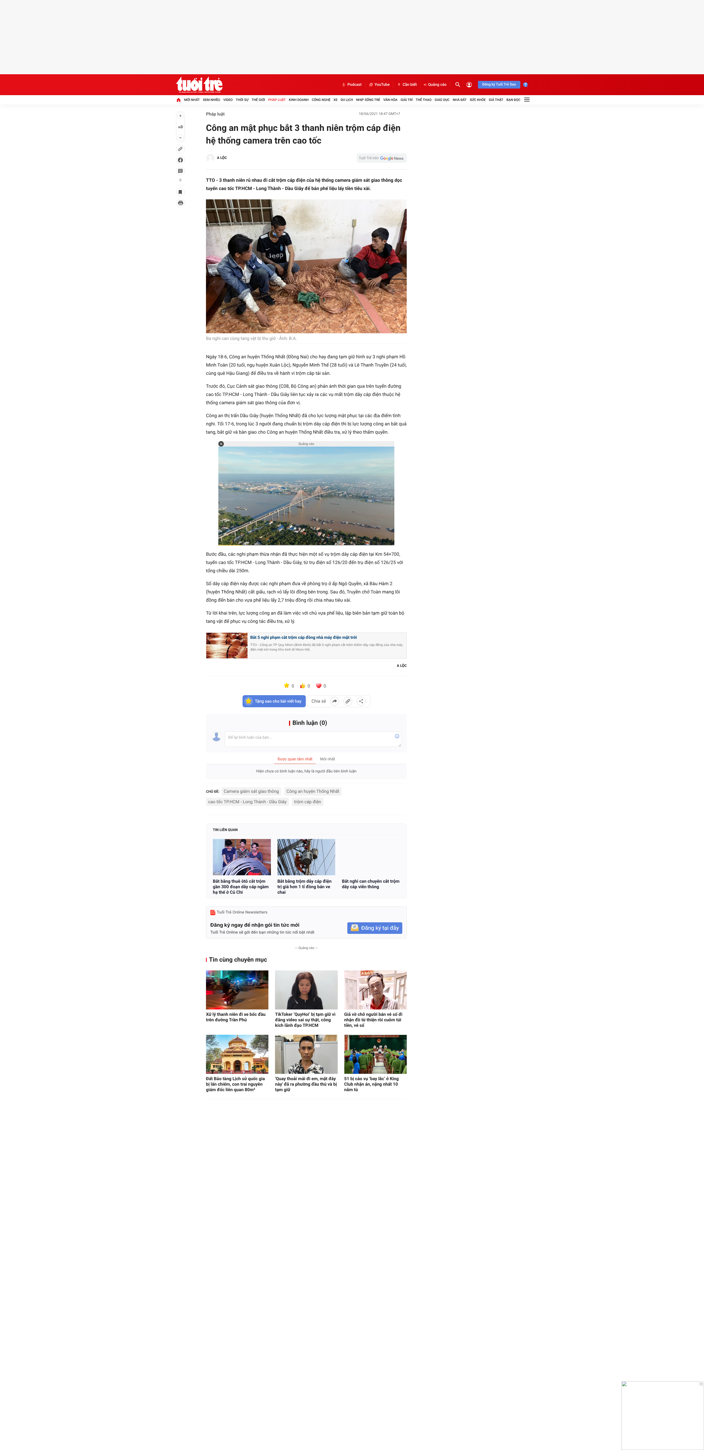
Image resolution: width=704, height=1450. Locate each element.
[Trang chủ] (178, 99)
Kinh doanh (299, 100)
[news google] (382, 158)
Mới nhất (192, 100)
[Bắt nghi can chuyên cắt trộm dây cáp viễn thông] (371, 857)
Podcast (354, 84)
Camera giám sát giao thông (251, 791)
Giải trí (407, 100)
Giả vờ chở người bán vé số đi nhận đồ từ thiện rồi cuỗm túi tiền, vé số (373, 1020)
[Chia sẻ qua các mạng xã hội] (361, 701)
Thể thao (423, 100)
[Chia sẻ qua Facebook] (334, 701)
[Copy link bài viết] (347, 701)
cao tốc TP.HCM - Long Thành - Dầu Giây (247, 801)
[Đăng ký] (374, 928)
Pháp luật (277, 100)
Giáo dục (442, 100)
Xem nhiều (211, 100)
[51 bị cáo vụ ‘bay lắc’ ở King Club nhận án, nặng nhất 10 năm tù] (375, 1054)
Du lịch (347, 100)
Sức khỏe (478, 100)
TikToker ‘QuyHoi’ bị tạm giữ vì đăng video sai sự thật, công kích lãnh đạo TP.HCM (305, 1020)
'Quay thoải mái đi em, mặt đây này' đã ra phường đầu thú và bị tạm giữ (306, 1084)
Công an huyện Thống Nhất (313, 791)
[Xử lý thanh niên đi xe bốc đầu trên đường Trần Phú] (237, 989)
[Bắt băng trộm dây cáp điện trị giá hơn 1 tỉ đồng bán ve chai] (306, 857)
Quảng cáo (437, 84)
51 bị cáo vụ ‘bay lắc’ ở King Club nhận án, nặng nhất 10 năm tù (371, 1084)
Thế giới (258, 100)
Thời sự (242, 100)
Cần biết (410, 84)
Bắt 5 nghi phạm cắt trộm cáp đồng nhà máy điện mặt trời (303, 637)
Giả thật (496, 100)
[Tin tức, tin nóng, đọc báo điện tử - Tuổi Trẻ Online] (199, 84)
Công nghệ (321, 100)
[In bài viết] (180, 203)
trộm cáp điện (307, 801)
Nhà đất (460, 100)
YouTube (382, 84)
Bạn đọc (514, 100)
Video (228, 100)
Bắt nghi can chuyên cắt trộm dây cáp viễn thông (370, 884)
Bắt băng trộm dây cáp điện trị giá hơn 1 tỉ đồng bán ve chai (304, 887)
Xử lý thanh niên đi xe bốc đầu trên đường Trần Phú (236, 1017)
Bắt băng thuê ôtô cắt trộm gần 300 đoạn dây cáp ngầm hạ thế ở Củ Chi (241, 887)
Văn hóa (390, 100)
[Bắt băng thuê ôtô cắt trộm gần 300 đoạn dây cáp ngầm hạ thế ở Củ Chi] (242, 857)
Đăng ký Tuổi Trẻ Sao (499, 84)
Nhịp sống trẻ (368, 100)
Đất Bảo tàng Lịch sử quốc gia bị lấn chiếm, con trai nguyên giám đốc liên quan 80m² (235, 1084)
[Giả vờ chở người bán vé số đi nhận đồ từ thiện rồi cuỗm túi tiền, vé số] (375, 989)
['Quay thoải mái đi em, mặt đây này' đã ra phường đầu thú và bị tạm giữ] (306, 1054)
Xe (335, 100)
